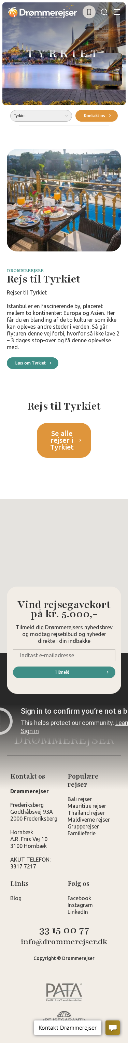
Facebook (79, 898)
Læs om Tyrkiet (30, 363)
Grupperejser (83, 826)
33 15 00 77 (64, 930)
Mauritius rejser (87, 806)
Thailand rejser (86, 813)
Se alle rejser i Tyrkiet (62, 440)
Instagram (80, 905)
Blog (16, 898)
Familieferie (82, 833)
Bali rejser (80, 799)
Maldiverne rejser (89, 819)
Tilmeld (62, 672)
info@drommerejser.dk (64, 942)
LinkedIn (78, 912)
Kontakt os (94, 115)
